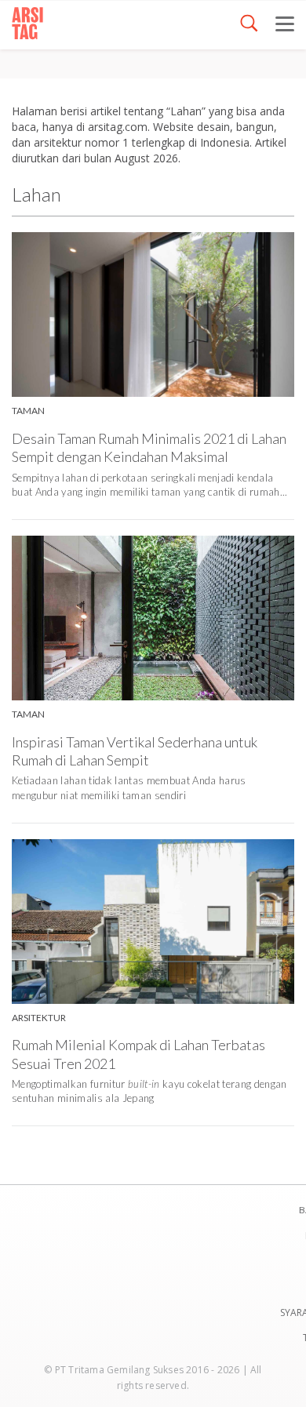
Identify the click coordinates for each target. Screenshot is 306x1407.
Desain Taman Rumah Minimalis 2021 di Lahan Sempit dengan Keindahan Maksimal (149, 447)
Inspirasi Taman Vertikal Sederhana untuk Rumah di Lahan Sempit (134, 751)
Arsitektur (39, 1017)
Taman (28, 410)
